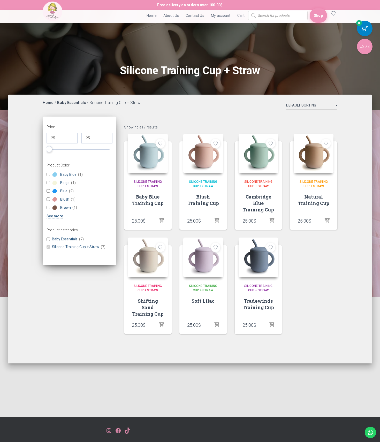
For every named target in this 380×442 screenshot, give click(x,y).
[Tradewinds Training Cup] (258, 257)
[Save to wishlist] (160, 143)
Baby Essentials (71, 102)
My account (221, 15)
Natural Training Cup (313, 200)
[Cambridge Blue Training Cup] (258, 153)
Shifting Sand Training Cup (148, 307)
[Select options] (216, 220)
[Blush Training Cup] (203, 153)
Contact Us (195, 15)
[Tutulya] (52, 15)
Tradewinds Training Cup (258, 304)
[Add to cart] (161, 220)
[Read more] (271, 220)
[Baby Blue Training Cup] (148, 153)
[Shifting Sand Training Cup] (148, 257)
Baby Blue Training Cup (148, 200)
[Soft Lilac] (203, 257)
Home (152, 15)
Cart (241, 15)
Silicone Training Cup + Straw (75, 247)
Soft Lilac (203, 301)
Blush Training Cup (203, 200)
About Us (171, 15)
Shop (318, 15)
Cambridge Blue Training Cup (258, 203)
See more (55, 216)
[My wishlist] (332, 15)
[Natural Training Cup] (313, 153)
